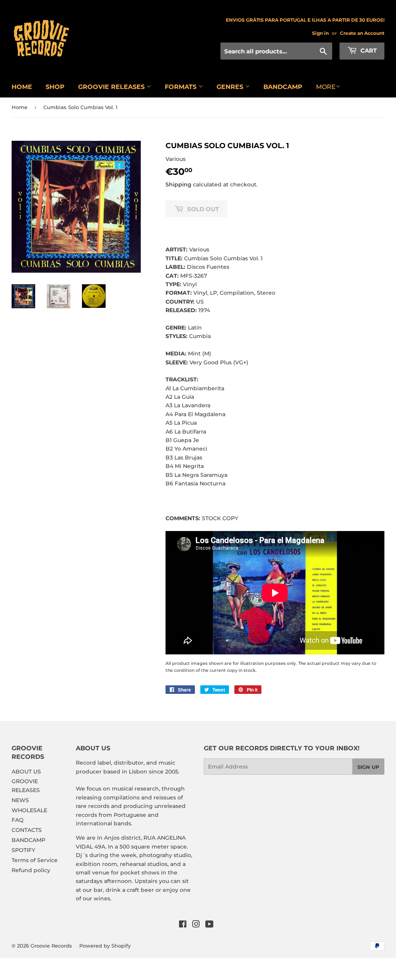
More (326, 87)
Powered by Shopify (105, 946)
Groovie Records (51, 946)
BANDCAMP (282, 87)
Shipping (178, 184)
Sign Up (368, 767)
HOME (22, 87)
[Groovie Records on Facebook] (183, 925)
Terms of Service (35, 860)
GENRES (231, 87)
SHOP (55, 87)
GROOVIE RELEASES (112, 87)
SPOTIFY (23, 850)
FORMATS (181, 87)
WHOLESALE (29, 810)
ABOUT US (26, 771)
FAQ (18, 819)
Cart (368, 50)
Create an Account (362, 33)
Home (19, 107)
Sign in (320, 33)
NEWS (20, 800)
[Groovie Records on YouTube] (209, 925)
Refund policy (31, 870)
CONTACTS (27, 830)
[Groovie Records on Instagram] (196, 925)
